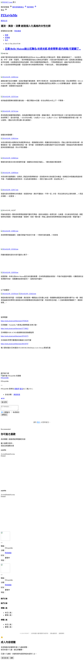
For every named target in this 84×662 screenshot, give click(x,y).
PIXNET (26, 633)
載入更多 (4, 402)
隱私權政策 (53, 633)
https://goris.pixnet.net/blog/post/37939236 (14, 321)
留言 (21, 389)
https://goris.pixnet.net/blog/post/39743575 (14, 336)
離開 (11, 658)
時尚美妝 (17, 31)
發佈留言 (4, 415)
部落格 (7, 37)
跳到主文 (4, 21)
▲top (3, 398)
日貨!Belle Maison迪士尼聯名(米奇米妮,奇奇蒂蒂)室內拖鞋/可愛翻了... (43, 48)
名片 (6, 40)
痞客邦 (16, 389)
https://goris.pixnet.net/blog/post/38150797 (14, 344)
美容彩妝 (17, 394)
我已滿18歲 (5, 658)
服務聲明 (61, 633)
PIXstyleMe (9, 15)
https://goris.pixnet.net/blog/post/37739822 (14, 328)
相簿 (6, 35)
